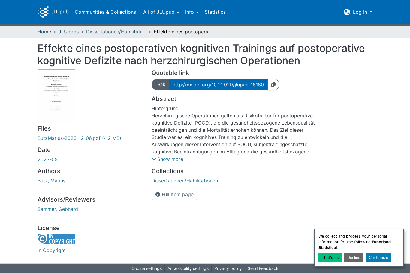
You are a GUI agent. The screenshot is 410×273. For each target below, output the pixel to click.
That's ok (330, 257)
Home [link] (44, 31)
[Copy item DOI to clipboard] (273, 84)
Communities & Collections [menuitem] (105, 12)
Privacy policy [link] (228, 268)
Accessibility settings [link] (188, 268)
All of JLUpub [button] (158, 12)
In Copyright (52, 250)
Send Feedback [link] (263, 268)
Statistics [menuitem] (215, 12)
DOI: (160, 85)
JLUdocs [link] (69, 31)
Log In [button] (361, 12)
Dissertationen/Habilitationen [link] (116, 31)
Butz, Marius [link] (51, 181)
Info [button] (189, 12)
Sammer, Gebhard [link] (58, 209)
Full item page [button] (177, 194)
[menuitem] (160, 12)
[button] (53, 12)
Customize (378, 257)
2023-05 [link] (48, 159)
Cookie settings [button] (146, 268)
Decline (353, 257)
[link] (91, 138)
